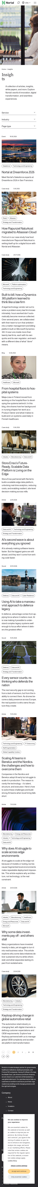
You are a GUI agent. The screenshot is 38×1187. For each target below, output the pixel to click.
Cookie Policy (12, 1161)
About (10, 1097)
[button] (18, 2)
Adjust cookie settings (19, 1166)
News (10, 1102)
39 (33, 1052)
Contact (10, 1110)
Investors (11, 1106)
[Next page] (3, 1056)
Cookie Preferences (11, 1184)
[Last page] (7, 1056)
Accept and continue (19, 1171)
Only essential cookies (19, 1177)
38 (29, 1052)
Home (4, 69)
